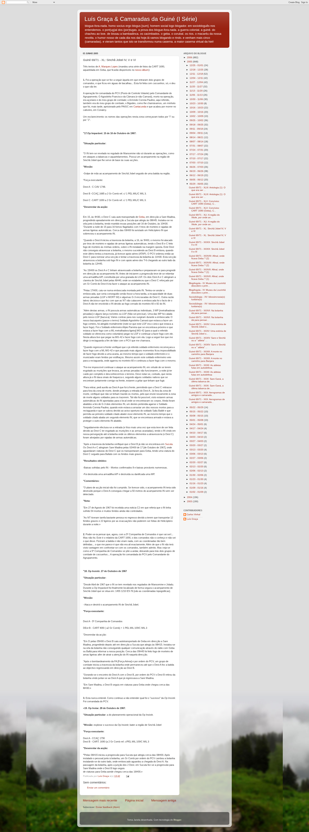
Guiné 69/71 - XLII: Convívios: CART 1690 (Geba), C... (204, 202)
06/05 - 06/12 (197, 179)
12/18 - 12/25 (197, 70)
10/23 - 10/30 (197, 103)
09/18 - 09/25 (197, 124)
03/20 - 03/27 (197, 445)
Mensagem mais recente (100, 800)
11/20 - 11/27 (196, 86)
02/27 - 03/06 (197, 458)
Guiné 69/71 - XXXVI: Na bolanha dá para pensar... (206, 311)
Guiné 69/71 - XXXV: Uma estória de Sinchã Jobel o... (207, 325)
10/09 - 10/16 (197, 112)
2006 (190, 57)
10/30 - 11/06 (197, 99)
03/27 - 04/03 (197, 441)
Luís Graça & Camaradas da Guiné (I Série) (140, 19)
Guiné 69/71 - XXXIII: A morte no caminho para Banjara (205, 352)
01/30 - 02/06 (197, 475)
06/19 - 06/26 (197, 171)
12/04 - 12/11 (197, 78)
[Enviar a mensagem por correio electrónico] (127, 776)
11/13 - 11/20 (196, 91)
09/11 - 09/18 (197, 129)
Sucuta (169, 444)
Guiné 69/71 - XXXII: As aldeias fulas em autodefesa (205, 366)
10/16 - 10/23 (197, 107)
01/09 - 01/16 (197, 488)
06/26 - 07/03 (197, 167)
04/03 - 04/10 (197, 437)
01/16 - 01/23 (197, 483)
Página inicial (134, 800)
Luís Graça (192, 519)
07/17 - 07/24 (197, 154)
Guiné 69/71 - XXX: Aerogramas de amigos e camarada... (207, 393)
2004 (190, 497)
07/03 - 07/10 (197, 162)
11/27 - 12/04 (197, 82)
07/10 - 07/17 (197, 158)
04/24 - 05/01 (197, 424)
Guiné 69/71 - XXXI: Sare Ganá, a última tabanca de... (206, 380)
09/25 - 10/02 (197, 120)
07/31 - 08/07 (197, 146)
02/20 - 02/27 (197, 462)
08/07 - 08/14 (197, 141)
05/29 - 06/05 (197, 184)
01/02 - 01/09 (197, 492)
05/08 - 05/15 (197, 416)
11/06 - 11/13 (196, 95)
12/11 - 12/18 (197, 74)
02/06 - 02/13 (197, 471)
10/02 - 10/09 (197, 116)
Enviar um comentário (98, 787)
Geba (142, 217)
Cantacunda (139, 106)
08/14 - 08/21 (197, 137)
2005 (190, 61)
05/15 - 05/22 (197, 411)
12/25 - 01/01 (197, 65)
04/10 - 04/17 (197, 433)
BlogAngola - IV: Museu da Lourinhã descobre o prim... (207, 284)
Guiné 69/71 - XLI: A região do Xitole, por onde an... (204, 216)
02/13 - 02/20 (197, 466)
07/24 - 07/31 (197, 150)
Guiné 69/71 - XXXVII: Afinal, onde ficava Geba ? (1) (206, 270)
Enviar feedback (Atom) (108, 807)
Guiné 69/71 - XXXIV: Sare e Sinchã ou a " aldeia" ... (207, 339)
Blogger (177, 820)
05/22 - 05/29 (197, 407)
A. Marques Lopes (108, 66)
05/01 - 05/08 (197, 420)
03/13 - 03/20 (197, 449)
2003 (190, 501)
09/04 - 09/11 (197, 133)
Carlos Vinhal (193, 514)
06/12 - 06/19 (197, 175)
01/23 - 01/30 (197, 479)
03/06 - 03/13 (197, 454)
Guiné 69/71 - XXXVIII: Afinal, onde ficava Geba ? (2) (207, 257)
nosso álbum (142, 70)
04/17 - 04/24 (197, 428)
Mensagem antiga (163, 800)
